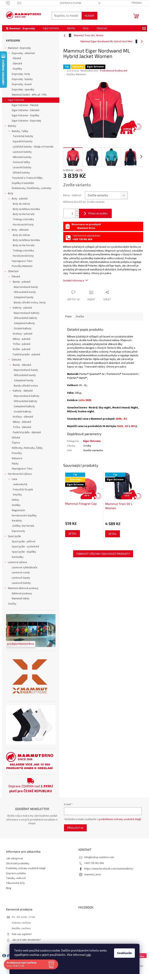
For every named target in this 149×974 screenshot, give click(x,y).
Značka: (76, 74)
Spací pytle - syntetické (25, 547)
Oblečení (13, 271)
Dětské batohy (21, 173)
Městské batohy (22, 157)
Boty (10, 193)
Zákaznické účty (15, 883)
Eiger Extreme (16, 100)
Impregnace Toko (22, 261)
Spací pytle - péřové (23, 542)
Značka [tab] (80, 316)
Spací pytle (14, 536)
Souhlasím (124, 953)
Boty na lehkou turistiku (26, 209)
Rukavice (17, 458)
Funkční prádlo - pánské (26, 354)
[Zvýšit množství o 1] (77, 211)
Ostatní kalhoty (22, 328)
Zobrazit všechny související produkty (103, 553)
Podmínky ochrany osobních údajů (25, 868)
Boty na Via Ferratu (24, 214)
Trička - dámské (22, 427)
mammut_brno (92, 875)
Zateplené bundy (24, 297)
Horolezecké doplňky (24, 516)
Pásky (15, 464)
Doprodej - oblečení (23, 53)
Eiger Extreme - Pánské (25, 105)
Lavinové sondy (21, 573)
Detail (72, 533)
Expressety (18, 531)
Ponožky (17, 453)
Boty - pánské (20, 199)
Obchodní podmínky (17, 863)
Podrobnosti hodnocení (113, 71)
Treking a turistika (23, 219)
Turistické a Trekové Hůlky (27, 178)
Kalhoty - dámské (23, 391)
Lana (14, 479)
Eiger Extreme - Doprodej (26, 121)
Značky (12, 604)
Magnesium (18, 510)
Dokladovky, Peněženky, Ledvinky (31, 188)
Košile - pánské (21, 349)
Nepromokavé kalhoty (26, 313)
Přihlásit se (75, 827)
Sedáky (16, 505)
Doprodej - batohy (22, 79)
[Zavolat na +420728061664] (11, 3)
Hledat (89, 15)
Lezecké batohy (22, 167)
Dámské (17, 64)
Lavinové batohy (22, 152)
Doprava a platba (70, 3)
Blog (8, 888)
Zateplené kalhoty (24, 323)
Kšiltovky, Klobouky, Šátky (27, 448)
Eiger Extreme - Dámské (25, 110)
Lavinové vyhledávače (24, 567)
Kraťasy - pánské (22, 334)
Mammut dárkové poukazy (23, 588)
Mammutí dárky (20, 598)
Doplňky (17, 69)
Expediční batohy (23, 141)
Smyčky (17, 495)
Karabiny (17, 521)
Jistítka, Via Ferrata (23, 526)
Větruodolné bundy (25, 292)
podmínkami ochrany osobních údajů (120, 819)
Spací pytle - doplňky (24, 552)
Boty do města (21, 204)
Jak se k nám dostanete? (26, 940)
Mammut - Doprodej (19, 48)
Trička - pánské (21, 344)
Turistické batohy (23, 136)
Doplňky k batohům (23, 183)
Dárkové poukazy (22, 593)
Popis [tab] (68, 316)
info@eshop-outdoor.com (99, 857)
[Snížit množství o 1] (77, 215)
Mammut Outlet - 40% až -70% (29, 95)
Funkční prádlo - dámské (27, 432)
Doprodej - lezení (22, 84)
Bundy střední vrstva (26, 386)
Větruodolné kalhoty (25, 318)
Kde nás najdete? (22, 934)
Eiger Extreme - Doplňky (25, 115)
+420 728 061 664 (94, 863)
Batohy (12, 126)
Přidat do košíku (98, 213)
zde (88, 955)
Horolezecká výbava (20, 474)
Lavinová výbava (17, 562)
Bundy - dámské (22, 365)
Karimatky (17, 557)
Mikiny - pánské (21, 339)
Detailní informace (73, 281)
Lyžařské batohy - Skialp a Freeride (33, 147)
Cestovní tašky (21, 162)
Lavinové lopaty (21, 578)
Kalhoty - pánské (22, 308)
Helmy (15, 500)
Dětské (16, 438)
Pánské (17, 58)
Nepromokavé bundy (26, 287)
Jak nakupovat (14, 858)
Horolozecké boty (23, 225)
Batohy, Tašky (20, 131)
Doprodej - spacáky (23, 89)
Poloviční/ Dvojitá (23, 490)
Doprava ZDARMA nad (30, 789)
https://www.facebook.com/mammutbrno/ (108, 869)
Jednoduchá (20, 484)
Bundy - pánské (21, 282)
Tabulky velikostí (16, 878)
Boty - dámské (20, 230)
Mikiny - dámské (22, 422)
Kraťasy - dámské (23, 417)
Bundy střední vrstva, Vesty (30, 303)
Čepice (16, 443)
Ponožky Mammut (22, 266)
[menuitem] (20, 28)
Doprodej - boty (21, 74)
